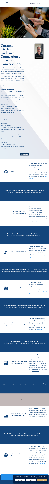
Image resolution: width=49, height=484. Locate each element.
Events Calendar (37, 1)
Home (7, 1)
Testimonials (32, 3)
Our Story (12, 1)
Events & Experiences (26, 1)
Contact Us (39, 3)
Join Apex (18, 1)
